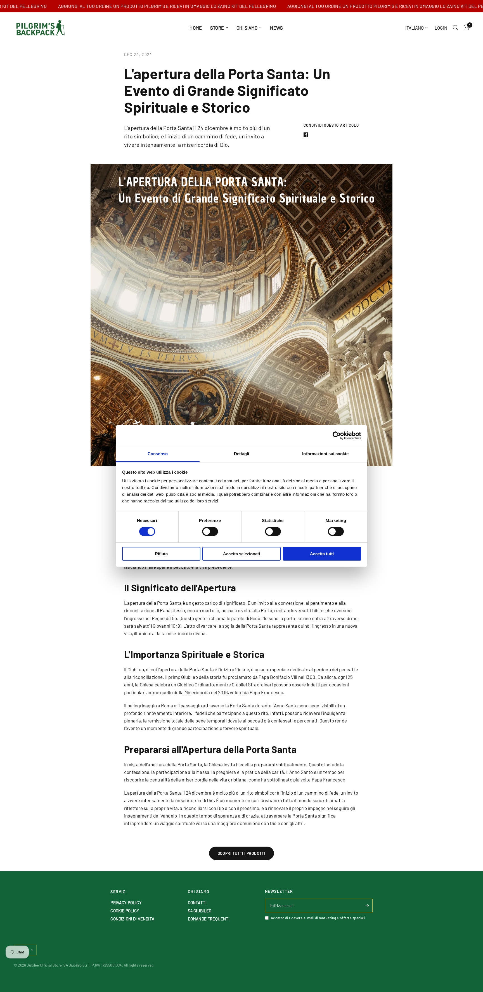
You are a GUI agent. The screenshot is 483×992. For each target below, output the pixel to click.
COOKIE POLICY (124, 910)
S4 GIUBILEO (200, 910)
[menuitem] (195, 27)
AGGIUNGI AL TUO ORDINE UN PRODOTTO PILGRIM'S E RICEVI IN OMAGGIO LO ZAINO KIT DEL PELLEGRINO (147, 6)
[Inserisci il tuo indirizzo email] (367, 905)
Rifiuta (161, 553)
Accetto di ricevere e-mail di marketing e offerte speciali (318, 918)
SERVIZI (118, 892)
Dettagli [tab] (241, 453)
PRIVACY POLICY (125, 902)
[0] (465, 27)
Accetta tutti (322, 553)
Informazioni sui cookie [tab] (325, 453)
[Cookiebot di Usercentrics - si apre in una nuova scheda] (336, 435)
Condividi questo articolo (331, 125)
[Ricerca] (455, 27)
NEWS (276, 27)
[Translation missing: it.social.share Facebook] (307, 134)
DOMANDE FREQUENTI (209, 918)
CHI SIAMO (247, 27)
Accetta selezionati (241, 553)
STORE (217, 27)
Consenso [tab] (158, 453)
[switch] (210, 531)
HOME (196, 27)
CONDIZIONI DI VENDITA (132, 918)
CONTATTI (197, 902)
